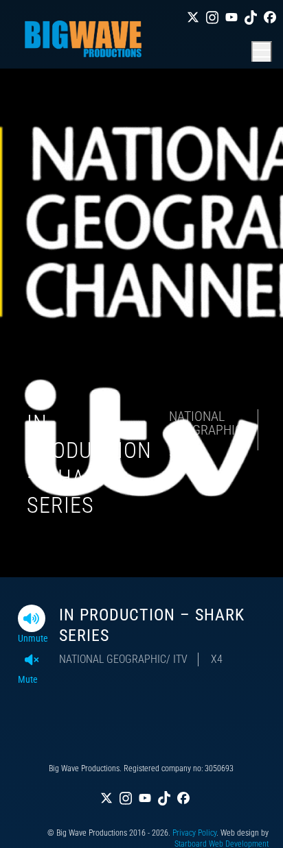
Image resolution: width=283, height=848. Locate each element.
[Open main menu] (261, 51)
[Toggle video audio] (31, 618)
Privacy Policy (194, 833)
